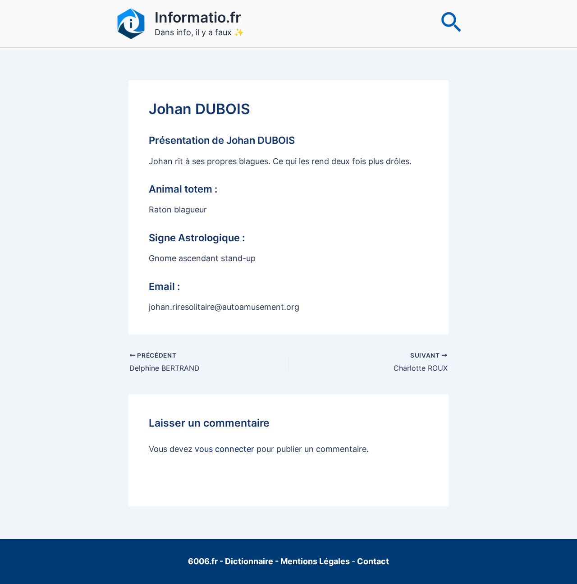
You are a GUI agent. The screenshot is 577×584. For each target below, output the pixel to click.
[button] (451, 23)
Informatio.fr (198, 17)
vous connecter (224, 449)
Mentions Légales (315, 561)
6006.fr (203, 561)
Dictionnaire (250, 561)
